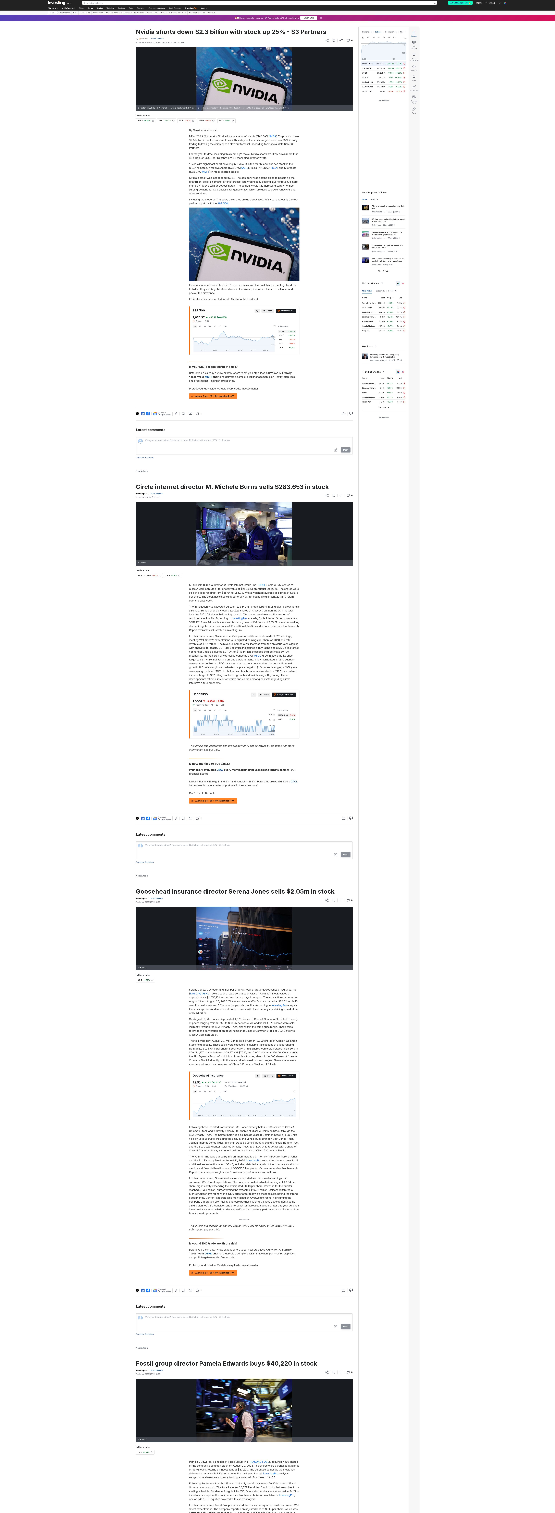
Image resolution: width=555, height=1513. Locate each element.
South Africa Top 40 (370, 64)
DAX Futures (367, 87)
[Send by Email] (190, 413)
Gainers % (380, 291)
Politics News (139, 13)
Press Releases (209, 13)
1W (200, 326)
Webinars (367, 346)
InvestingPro (239, 618)
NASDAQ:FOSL (259, 1461)
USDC (257, 655)
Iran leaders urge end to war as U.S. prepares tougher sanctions (387, 233)
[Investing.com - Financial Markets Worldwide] (59, 3)
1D (195, 326)
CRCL (262, 584)
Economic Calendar (157, 8)
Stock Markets (98, 13)
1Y (215, 326)
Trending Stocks (371, 371)
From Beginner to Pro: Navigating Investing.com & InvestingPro (384, 356)
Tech (156, 13)
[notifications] (500, 2)
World (149, 13)
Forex (75, 13)
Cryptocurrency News (177, 13)
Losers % (392, 291)
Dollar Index (367, 91)
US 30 (364, 73)
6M (210, 326)
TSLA (273, 167)
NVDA (272, 136)
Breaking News (195, 13)
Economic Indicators (114, 13)
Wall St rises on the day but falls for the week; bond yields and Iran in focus (388, 260)
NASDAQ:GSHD (199, 993)
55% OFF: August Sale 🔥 (460, 3)
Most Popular (65, 13)
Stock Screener (175, 8)
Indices (378, 32)
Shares (403, 32)
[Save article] (334, 40)
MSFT (205, 171)
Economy (128, 13)
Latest (52, 13)
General (164, 13)
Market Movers (370, 283)
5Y (220, 326)
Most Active (367, 291)
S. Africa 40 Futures (370, 68)
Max (225, 326)
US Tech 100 (367, 82)
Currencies (367, 32)
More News (383, 271)
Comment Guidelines (145, 457)
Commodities (85, 13)
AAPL (244, 167)
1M (205, 326)
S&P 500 (222, 203)
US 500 (365, 77)
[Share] (327, 40)
